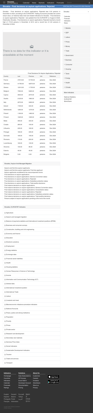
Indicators (67, 21)
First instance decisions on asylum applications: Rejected (22, 192)
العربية (20, 399)
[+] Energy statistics (10, 250)
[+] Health (7, 263)
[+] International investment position (15, 288)
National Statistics (70, 97)
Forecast (67, 18)
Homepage (7, 376)
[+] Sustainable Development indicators (17, 350)
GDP (67, 33)
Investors (36, 380)
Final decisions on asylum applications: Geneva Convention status (25, 177)
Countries (7, 378)
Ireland (6, 106)
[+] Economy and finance (12, 234)
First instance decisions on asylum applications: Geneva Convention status (28, 187)
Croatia (6, 124)
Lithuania (7, 128)
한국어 (28, 401)
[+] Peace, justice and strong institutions (17, 313)
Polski (13, 399)
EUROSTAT (44, 18)
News (66, 23)
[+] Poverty (7, 321)
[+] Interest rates (9, 284)
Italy (5, 102)
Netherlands (8, 110)
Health (67, 83)
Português (7, 399)
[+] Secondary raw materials (13, 338)
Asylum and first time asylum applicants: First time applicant (23, 170)
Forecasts (7, 385)
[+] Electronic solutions (11, 242)
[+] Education (8, 238)
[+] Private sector (9, 329)
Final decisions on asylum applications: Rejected (20, 179)
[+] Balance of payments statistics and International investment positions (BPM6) (30, 221)
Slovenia (6, 147)
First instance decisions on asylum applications (19, 185)
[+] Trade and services (11, 359)
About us (36, 385)
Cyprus (6, 95)
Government (69, 55)
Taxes (67, 73)
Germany (7, 84)
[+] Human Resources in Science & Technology (19, 271)
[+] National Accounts (11, 309)
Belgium (6, 91)
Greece (6, 87)
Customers (36, 376)
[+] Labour (7, 296)
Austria (6, 98)
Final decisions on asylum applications (16, 174)
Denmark (7, 136)
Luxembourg (8, 143)
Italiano (13, 397)
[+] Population (8, 317)
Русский (21, 394)
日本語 (28, 399)
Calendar (67, 16)
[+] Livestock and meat (11, 300)
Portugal (6, 132)
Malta (5, 121)
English (6, 394)
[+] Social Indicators (10, 346)
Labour (67, 37)
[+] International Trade (11, 292)
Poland (6, 113)
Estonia (6, 150)
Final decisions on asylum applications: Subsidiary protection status (26, 181)
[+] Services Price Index (12, 342)
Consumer (68, 64)
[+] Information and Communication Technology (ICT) (21, 279)
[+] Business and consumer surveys (15, 225)
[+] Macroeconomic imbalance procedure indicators (20, 304)
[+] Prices (7, 325)
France (6, 80)
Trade (67, 51)
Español (6, 397)
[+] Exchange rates (10, 254)
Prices (67, 42)
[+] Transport (8, 363)
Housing (68, 69)
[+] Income (7, 275)
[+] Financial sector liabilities (13, 259)
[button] (89, 3)
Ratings (6, 388)
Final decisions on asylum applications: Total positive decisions (24, 183)
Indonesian (14, 401)
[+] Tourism (7, 354)
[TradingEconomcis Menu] (5, 2)
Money (67, 46)
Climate (67, 87)
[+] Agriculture (8, 213)
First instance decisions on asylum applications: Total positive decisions (27, 196)
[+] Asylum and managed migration (15, 217)
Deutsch (13, 394)
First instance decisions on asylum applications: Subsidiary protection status (28, 194)
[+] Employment (9, 246)
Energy (67, 78)
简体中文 (28, 395)
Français (6, 401)
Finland (6, 117)
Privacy (35, 388)
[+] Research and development (14, 334)
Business (68, 60)
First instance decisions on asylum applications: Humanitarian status (26, 190)
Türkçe (20, 397)
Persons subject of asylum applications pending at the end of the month (27, 198)
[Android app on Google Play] (53, 382)
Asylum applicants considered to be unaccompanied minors (23, 172)
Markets (68, 28)
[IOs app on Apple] (53, 377)
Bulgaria (6, 154)
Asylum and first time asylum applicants (17, 168)
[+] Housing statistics (11, 267)
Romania (7, 139)
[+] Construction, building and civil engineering (19, 229)
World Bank (68, 101)
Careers (35, 378)
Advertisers (36, 383)
